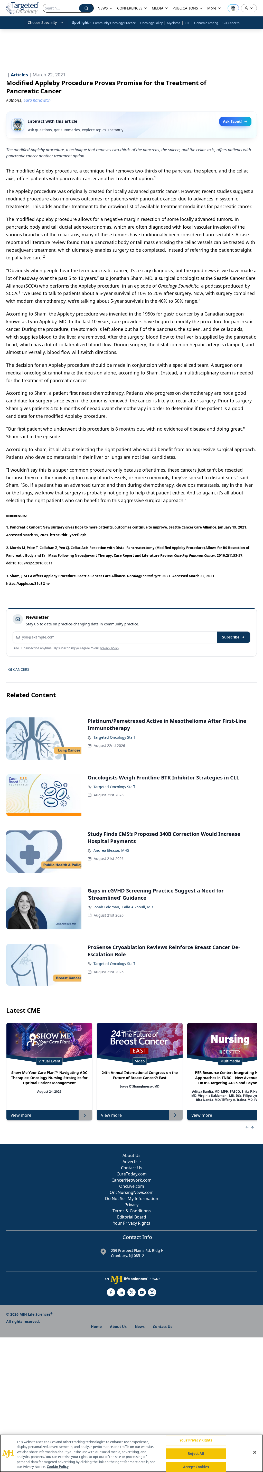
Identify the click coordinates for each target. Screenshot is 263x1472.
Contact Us (131, 1168)
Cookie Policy (58, 1466)
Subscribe (230, 637)
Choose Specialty (42, 22)
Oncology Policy (151, 23)
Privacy (131, 1204)
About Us (131, 1155)
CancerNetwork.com (131, 1180)
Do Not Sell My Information (131, 1198)
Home (96, 1326)
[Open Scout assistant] (233, 8)
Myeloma (173, 23)
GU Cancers (231, 23)
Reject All (196, 1453)
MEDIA (157, 8)
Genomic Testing (206, 23)
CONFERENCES (130, 8)
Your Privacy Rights (131, 1223)
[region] (131, 1453)
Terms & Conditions (131, 1211)
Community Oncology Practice (114, 23)
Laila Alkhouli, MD (137, 907)
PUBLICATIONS (185, 8)
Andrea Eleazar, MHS (111, 850)
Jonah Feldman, (106, 907)
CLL (187, 23)
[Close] (254, 1452)
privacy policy (109, 648)
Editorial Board (131, 1217)
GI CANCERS (18, 669)
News (140, 1326)
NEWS (103, 8)
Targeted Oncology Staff (114, 737)
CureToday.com (132, 1174)
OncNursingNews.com (132, 1192)
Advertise (132, 1161)
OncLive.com (131, 1186)
